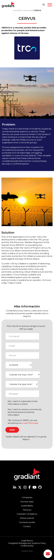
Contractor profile (27, 522)
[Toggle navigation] (49, 5)
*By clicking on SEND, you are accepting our (23, 421)
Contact (27, 526)
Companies (27, 497)
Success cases (26, 10)
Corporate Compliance (27, 514)
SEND (12, 430)
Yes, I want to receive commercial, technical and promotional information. (25, 412)
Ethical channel (27, 518)
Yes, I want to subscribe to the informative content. (22, 402)
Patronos (27, 510)
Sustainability (27, 506)
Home (15, 10)
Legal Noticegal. (30, 423)
